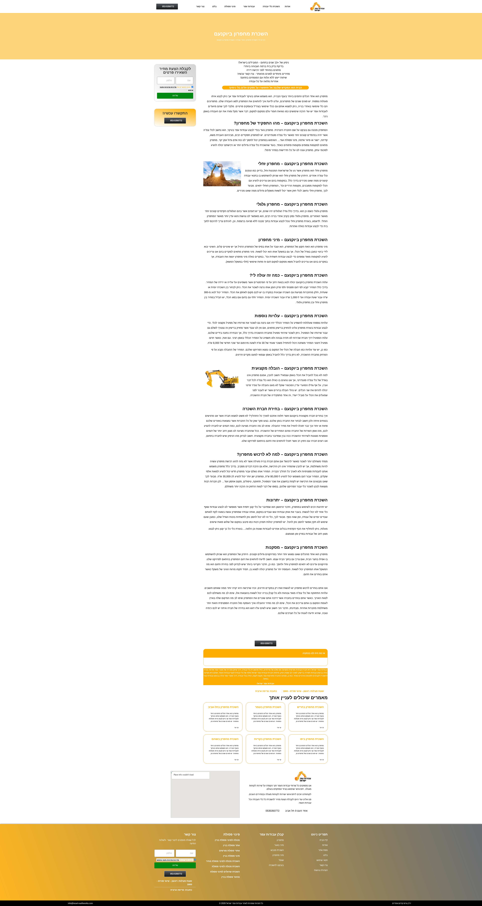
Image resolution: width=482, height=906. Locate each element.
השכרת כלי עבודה (271, 6)
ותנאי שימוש (162, 860)
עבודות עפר (249, 6)
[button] (206, 653)
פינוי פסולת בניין (231, 856)
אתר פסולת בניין (231, 845)
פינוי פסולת (229, 6)
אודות (287, 6)
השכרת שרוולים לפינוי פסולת (225, 871)
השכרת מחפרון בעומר (268, 707)
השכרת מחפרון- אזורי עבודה (246, 40)
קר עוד (322, 727)
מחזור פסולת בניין (230, 877)
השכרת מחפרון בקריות (267, 739)
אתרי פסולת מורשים (229, 850)
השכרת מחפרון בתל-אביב (223, 707)
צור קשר (200, 6)
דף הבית (262, 40)
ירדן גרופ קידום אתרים (401, 903)
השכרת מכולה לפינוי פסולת (226, 866)
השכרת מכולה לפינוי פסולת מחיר (223, 861)
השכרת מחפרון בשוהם (225, 739)
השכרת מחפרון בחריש (310, 707)
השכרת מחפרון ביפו (312, 739)
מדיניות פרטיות (170, 87)
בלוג (214, 6)
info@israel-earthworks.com (80, 903)
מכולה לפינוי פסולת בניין (227, 840)
